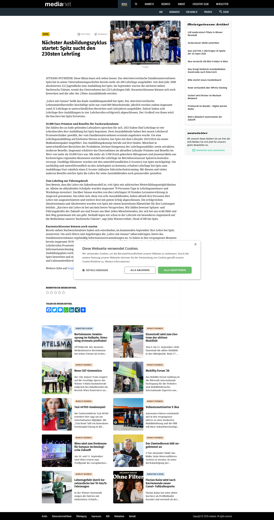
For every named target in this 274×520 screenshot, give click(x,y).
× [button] (195, 244)
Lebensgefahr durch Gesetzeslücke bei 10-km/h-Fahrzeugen (90, 483)
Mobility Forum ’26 (157, 370)
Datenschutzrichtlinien (62, 516)
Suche (224, 12)
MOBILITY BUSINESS (155, 328)
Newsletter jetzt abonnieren (208, 150)
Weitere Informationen (117, 261)
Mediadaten (174, 11)
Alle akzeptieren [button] (175, 270)
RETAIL (45, 34)
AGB (108, 516)
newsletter (197, 133)
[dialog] (137, 260)
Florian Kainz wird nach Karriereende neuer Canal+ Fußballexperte (160, 483)
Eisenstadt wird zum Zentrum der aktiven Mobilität (162, 337)
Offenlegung (81, 516)
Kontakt (132, 516)
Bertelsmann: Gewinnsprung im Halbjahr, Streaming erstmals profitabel (91, 337)
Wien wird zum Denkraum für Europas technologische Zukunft (90, 447)
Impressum (96, 516)
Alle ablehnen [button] (139, 270)
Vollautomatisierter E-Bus (162, 407)
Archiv (44, 516)
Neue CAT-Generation (88, 370)
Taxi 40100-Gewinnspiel (89, 407)
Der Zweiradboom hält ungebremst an (162, 445)
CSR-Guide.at (191, 11)
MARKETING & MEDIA (84, 328)
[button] (95, 270)
